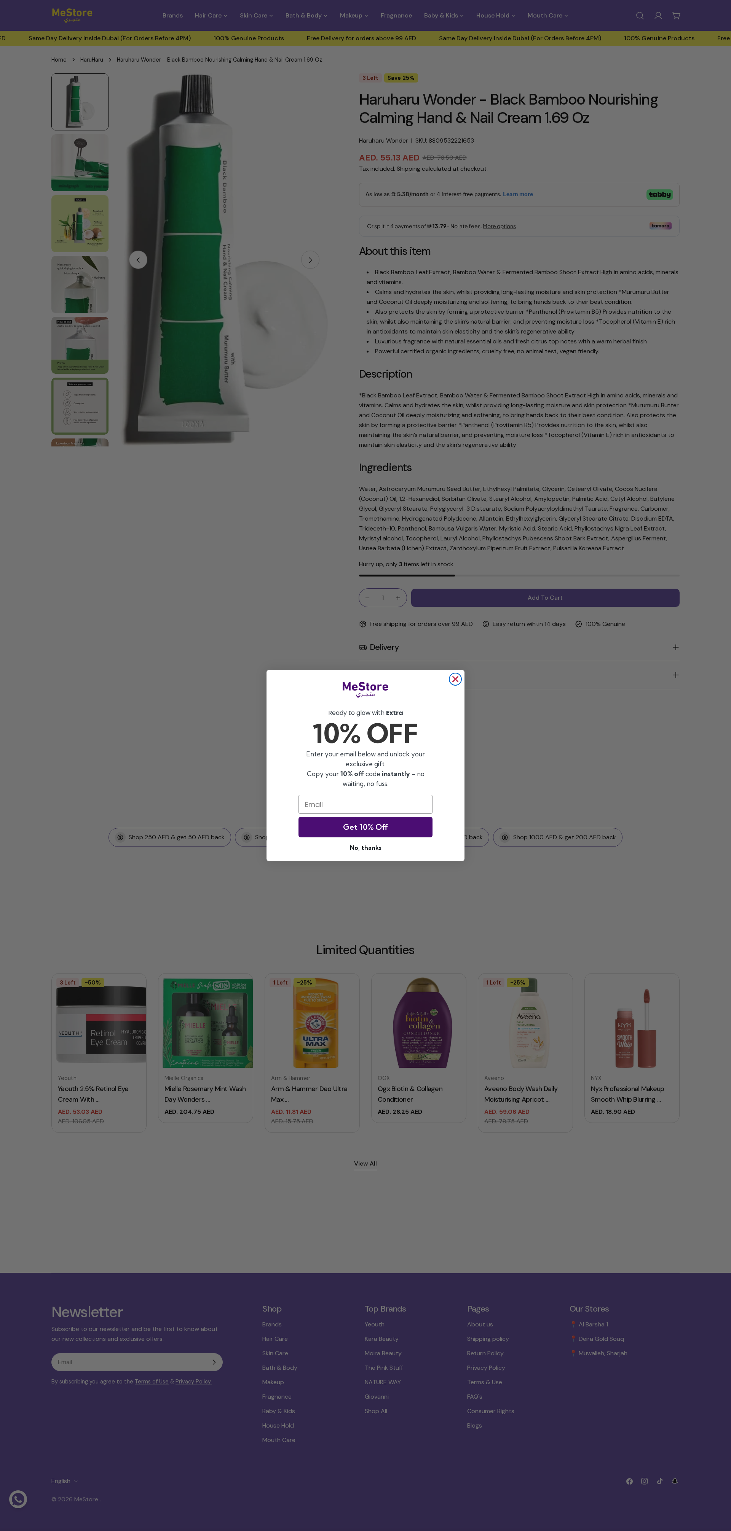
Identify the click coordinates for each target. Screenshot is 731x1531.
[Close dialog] (455, 679)
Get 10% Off (365, 827)
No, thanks (365, 847)
